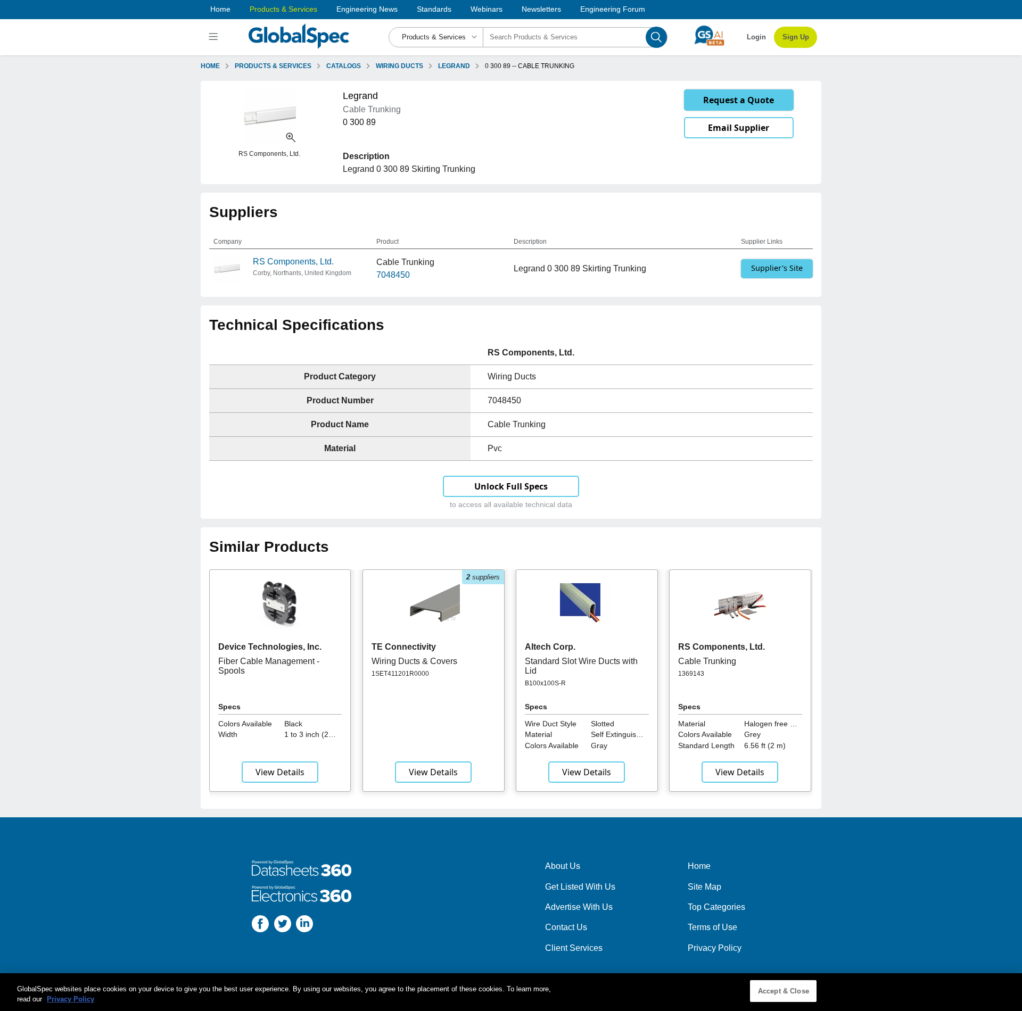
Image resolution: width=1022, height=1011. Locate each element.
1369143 (691, 673)
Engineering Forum (612, 9)
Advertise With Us (579, 906)
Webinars (486, 9)
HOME (210, 66)
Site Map (704, 886)
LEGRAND (454, 66)
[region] (511, 992)
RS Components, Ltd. (293, 261)
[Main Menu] (215, 37)
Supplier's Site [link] (777, 268)
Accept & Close (783, 991)
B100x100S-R (545, 683)
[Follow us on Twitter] (282, 925)
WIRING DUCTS (399, 66)
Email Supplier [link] (738, 128)
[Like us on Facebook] (260, 925)
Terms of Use (712, 927)
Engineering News (367, 9)
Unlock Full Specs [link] (511, 486)
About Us (562, 866)
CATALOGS (343, 66)
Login (756, 37)
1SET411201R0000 (400, 673)
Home (220, 9)
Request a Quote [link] (738, 100)
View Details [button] (280, 772)
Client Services (574, 947)
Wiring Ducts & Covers (414, 661)
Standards (434, 9)
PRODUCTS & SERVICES (273, 66)
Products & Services (283, 9)
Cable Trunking (707, 661)
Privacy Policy (714, 947)
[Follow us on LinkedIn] (304, 925)
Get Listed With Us (580, 886)
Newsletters (541, 9)
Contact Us (566, 927)
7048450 (393, 274)
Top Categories (716, 906)
